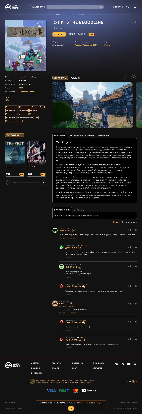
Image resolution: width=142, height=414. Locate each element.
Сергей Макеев (73, 287)
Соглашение (10, 402)
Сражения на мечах (12, 107)
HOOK (21, 88)
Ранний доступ (34, 114)
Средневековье (23, 114)
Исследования (10, 117)
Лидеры (35, 363)
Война (42, 107)
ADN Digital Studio (130, 409)
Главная (58, 14)
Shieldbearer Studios (27, 91)
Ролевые (28, 77)
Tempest (9, 167)
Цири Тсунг (65, 230)
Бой (37, 117)
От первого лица (11, 114)
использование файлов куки (89, 403)
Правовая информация (128, 402)
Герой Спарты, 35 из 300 (66, 306)
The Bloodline (82, 14)
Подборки (56, 363)
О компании (98, 363)
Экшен (21, 77)
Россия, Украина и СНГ (86, 45)
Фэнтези (34, 107)
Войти (95, 215)
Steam (107, 45)
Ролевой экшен (25, 107)
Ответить (62, 238)
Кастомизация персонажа (25, 117)
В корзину (59, 34)
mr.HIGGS (64, 304)
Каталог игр (69, 14)
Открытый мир (10, 110)
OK (71, 408)
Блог (74, 368)
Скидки (55, 368)
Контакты (97, 368)
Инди (34, 77)
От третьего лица (23, 110)
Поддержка (77, 363)
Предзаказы (36, 373)
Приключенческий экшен (14, 121)
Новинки (35, 368)
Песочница (33, 110)
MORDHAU (31, 167)
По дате (116, 222)
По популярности (129, 222)
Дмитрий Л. (71, 248)
